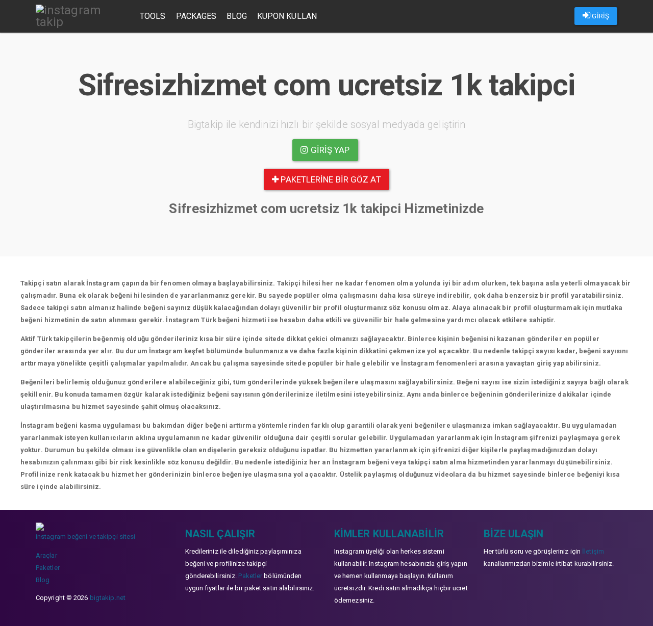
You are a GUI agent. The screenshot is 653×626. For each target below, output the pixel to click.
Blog (236, 16)
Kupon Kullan (287, 16)
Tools (153, 16)
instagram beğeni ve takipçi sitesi (85, 536)
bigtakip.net (107, 598)
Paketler (48, 567)
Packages (196, 16)
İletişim (593, 551)
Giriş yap (329, 150)
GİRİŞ (599, 16)
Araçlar (46, 555)
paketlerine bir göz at (330, 179)
